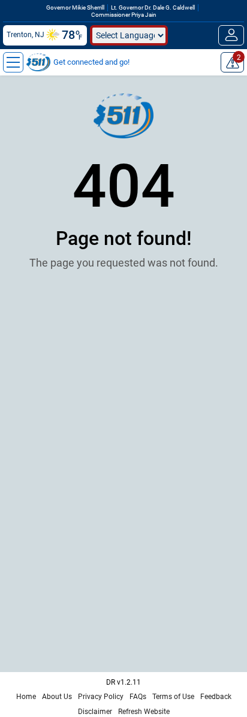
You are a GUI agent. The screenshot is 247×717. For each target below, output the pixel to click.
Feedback (215, 696)
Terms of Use (173, 696)
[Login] (231, 35)
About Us (57, 696)
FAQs (137, 696)
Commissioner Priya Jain (123, 14)
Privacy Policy (100, 696)
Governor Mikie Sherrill (75, 7)
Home (26, 696)
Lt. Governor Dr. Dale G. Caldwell (153, 7)
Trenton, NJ (25, 34)
